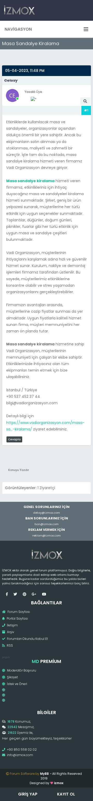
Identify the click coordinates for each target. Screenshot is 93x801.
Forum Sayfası (18, 612)
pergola (6, 657)
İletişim (12, 625)
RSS (9, 645)
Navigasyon (18, 29)
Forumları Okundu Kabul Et (27, 638)
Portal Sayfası (17, 618)
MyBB (44, 773)
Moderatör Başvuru (21, 670)
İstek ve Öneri (16, 684)
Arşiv (10, 632)
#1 (86, 110)
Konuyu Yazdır (18, 470)
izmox (58, 783)
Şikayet (12, 677)
